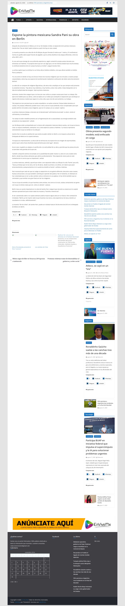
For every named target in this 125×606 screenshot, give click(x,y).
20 (34, 570)
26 (29, 573)
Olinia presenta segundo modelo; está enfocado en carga (98, 134)
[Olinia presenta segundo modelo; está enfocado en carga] (99, 116)
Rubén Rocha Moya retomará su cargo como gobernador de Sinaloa (82, 589)
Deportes (75, 20)
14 (40, 566)
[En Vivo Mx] (12, 20)
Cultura (15, 30)
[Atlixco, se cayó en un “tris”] (99, 251)
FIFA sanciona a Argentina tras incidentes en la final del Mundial (44, 4)
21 (40, 570)
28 (40, 573)
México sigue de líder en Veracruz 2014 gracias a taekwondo (29, 260)
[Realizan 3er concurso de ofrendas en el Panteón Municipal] (69, 240)
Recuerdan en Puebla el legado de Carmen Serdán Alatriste (81, 555)
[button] (22, 20)
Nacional (40, 20)
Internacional (51, 20)
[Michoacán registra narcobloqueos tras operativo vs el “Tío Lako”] (90, 184)
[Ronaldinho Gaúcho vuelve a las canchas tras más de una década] (99, 332)
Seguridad (85, 20)
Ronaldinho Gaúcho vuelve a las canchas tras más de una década (99, 350)
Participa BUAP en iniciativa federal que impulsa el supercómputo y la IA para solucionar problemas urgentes (99, 447)
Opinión (29, 20)
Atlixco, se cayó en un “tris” (92, 234)
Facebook (55, 537)
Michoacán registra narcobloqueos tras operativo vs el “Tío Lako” (105, 183)
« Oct (11, 582)
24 (18, 573)
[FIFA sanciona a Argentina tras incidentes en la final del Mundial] (90, 404)
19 (29, 570)
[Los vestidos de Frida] (45, 240)
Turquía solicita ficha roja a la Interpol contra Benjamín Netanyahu (82, 563)
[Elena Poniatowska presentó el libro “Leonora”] (22, 240)
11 (23, 566)
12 (29, 566)
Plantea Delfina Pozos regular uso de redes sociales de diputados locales (104, 500)
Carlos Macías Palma (103, 273)
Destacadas (89, 127)
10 (18, 566)
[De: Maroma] (90, 312)
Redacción (100, 141)
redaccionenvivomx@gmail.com (20, 546)
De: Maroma (101, 311)
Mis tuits (97, 541)
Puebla (18, 20)
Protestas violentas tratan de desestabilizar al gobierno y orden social (63, 260)
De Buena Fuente (91, 261)
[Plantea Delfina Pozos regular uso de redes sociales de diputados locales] (90, 501)
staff (27, 42)
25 (23, 573)
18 (23, 570)
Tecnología (89, 436)
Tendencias (63, 20)
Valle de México (105, 127)
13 (34, 566)
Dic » (16, 582)
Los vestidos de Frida (41, 247)
